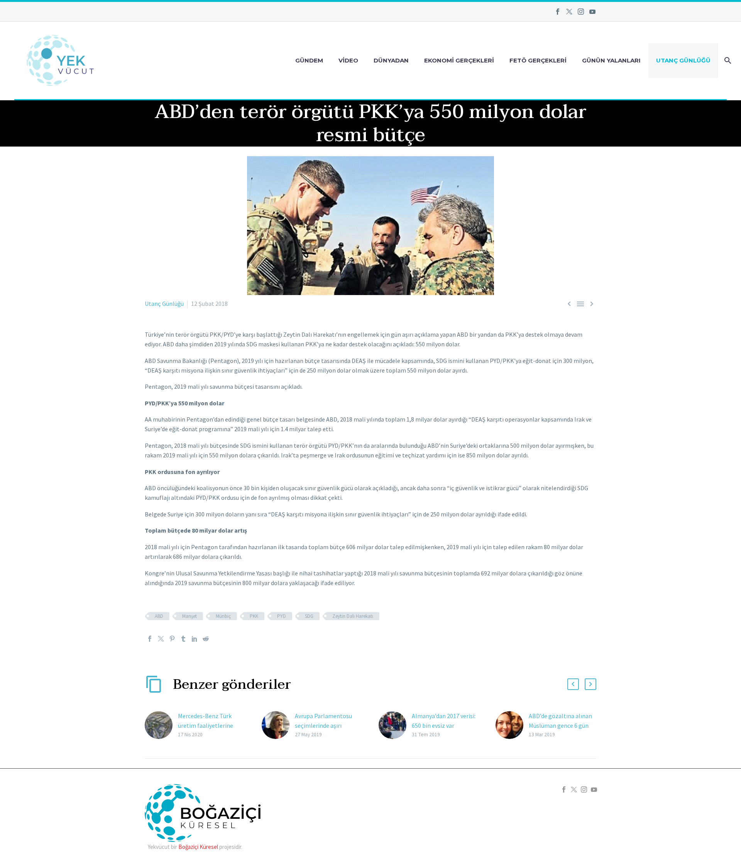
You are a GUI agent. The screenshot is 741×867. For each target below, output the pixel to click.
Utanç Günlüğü (683, 60)
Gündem (309, 60)
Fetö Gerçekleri (538, 60)
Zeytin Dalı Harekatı (352, 616)
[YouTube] (592, 11)
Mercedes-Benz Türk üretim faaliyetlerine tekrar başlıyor (205, 725)
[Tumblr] (183, 639)
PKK (254, 616)
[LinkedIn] (194, 639)
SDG (309, 616)
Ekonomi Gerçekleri (459, 60)
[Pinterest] (172, 639)
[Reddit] (206, 639)
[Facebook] (557, 11)
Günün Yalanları (611, 60)
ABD (159, 616)
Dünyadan (391, 60)
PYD (281, 616)
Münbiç (223, 616)
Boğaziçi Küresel (198, 846)
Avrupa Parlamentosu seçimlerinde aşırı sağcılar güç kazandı (323, 725)
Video (348, 60)
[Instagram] (581, 11)
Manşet (189, 616)
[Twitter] (569, 11)
